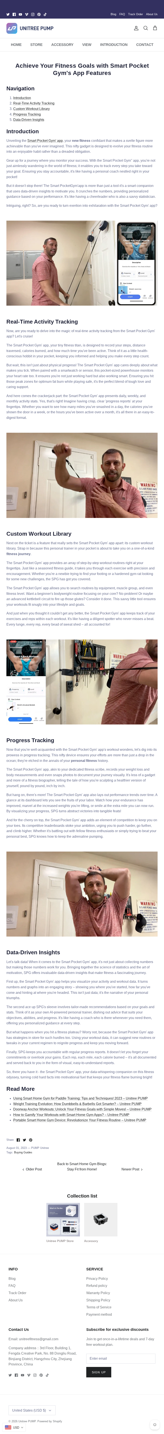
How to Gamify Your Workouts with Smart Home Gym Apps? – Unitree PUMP (71, 1115)
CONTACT (144, 45)
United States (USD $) (29, 1410)
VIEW (86, 45)
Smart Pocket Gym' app (45, 140)
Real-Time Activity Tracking (33, 103)
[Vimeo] (26, 14)
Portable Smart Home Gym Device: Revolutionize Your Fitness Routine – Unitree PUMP (79, 1120)
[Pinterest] (39, 14)
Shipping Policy (98, 1300)
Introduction (22, 98)
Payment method (99, 1314)
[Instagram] (32, 14)
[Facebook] (14, 14)
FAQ (122, 14)
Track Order (135, 14)
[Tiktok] (45, 14)
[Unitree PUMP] (29, 28)
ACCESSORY (62, 45)
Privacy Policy (97, 1278)
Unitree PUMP (27, 1421)
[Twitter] (8, 14)
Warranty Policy (98, 1293)
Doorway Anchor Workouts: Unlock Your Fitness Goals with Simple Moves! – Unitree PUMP (82, 1109)
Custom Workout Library (31, 109)
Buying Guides (23, 1152)
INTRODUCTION (113, 45)
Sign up (99, 1372)
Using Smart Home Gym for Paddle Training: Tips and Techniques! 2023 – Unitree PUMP (80, 1098)
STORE (36, 45)
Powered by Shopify (49, 1421)
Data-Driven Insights (28, 120)
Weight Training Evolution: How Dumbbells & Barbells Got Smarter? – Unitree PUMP (77, 1104)
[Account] (135, 28)
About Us (152, 14)
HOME (16, 45)
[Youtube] (20, 14)
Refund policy (96, 1285)
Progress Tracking (27, 114)
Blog (113, 14)
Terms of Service (98, 1307)
